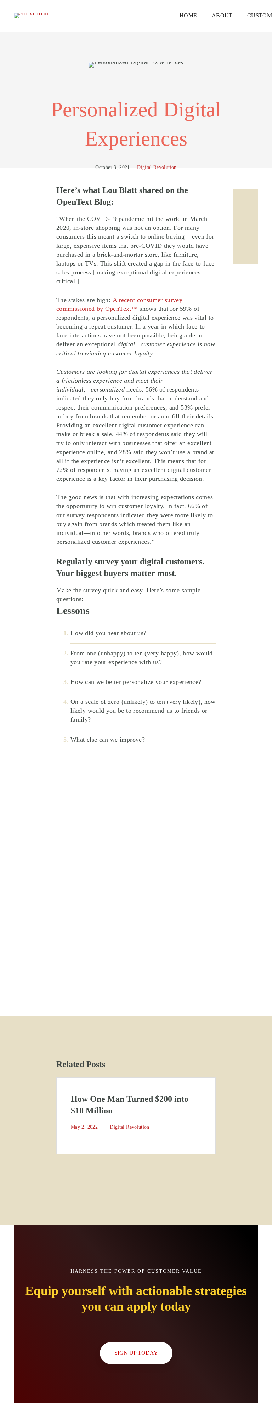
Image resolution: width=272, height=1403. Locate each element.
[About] (136, 777)
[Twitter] (245, 251)
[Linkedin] (245, 201)
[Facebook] (245, 226)
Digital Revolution (156, 167)
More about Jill (136, 786)
